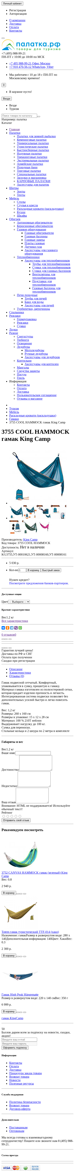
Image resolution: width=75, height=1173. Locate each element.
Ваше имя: (8, 753)
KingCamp (16, 1018)
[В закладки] (6, 639)
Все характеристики (15, 620)
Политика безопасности (25, 1102)
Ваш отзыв (9, 802)
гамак (5, 1018)
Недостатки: (10, 786)
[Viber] (16, 628)
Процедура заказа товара (25, 1073)
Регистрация (17, 10)
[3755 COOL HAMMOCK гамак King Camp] (38, 503)
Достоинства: (10, 769)
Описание (15, 669)
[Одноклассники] (7, 628)
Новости (15, 1080)
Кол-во (13, 570)
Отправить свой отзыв (16, 820)
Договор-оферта (19, 1108)
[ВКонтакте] (3, 628)
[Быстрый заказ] (17, 893)
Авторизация (18, 13)
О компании (17, 20)
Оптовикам (16, 1131)
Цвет (5, 601)
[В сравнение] (10, 639)
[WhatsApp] (20, 628)
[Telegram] (11, 628)
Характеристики (20, 672)
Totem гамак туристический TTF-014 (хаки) (30, 931)
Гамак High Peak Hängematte (20, 994)
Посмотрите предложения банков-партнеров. (39, 583)
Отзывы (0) (16, 676)
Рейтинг (7, 812)
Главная (14, 129)
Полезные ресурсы (21, 1083)
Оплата (14, 27)
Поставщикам (18, 1127)
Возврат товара (19, 1076)
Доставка (15, 23)
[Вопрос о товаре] (3, 639)
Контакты (15, 30)
